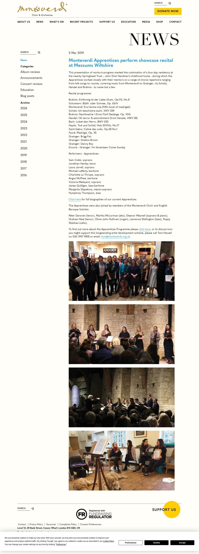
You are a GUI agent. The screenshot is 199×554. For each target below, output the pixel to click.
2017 (24, 168)
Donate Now (167, 11)
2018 (24, 162)
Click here (75, 199)
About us (23, 22)
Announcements (31, 78)
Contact (175, 22)
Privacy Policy (35, 524)
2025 (24, 115)
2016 (24, 175)
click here (144, 229)
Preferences (130, 543)
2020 (24, 148)
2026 (24, 108)
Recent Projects (81, 22)
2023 (24, 128)
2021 (24, 141)
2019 (24, 155)
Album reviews (30, 72)
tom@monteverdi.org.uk (115, 236)
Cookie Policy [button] (108, 541)
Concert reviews (31, 84)
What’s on (57, 22)
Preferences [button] (61, 544)
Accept (182, 543)
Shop (159, 22)
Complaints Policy (67, 524)
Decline (156, 543)
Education (128, 22)
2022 (24, 135)
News (39, 22)
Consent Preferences (90, 524)
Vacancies (51, 524)
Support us (107, 22)
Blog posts (27, 96)
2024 (24, 121)
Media (146, 22)
